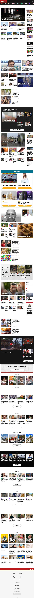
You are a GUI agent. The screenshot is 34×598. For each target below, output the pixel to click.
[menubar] (31, 1)
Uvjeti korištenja (17, 588)
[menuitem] (31, 1)
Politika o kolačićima (17, 591)
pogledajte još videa (28, 361)
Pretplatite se (17, 369)
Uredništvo (17, 585)
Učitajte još (17, 387)
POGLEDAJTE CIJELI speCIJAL (17, 129)
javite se (29, 313)
